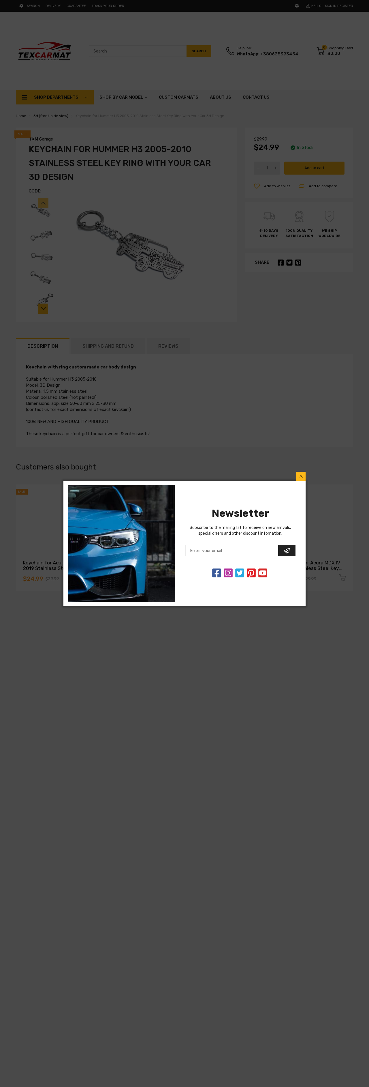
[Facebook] (217, 573)
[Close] (301, 476)
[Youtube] (263, 573)
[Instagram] (240, 573)
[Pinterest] (251, 573)
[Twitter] (228, 573)
